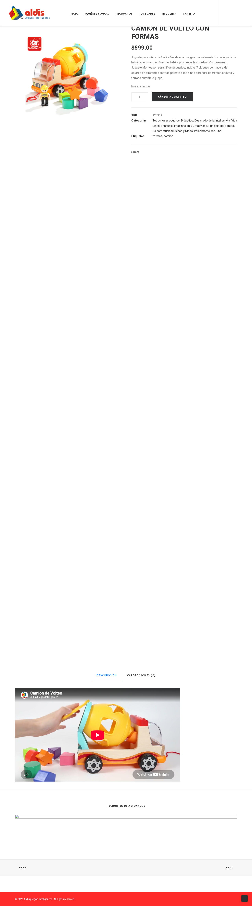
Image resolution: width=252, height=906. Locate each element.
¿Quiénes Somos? (97, 13)
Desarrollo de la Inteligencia (212, 120)
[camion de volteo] (68, 183)
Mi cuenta (169, 13)
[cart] (240, 13)
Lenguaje (167, 126)
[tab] (106, 677)
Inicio (73, 13)
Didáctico (187, 120)
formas (157, 136)
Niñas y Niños (184, 131)
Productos (124, 13)
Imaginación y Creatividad (190, 126)
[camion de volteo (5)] (68, 606)
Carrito (189, 13)
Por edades (147, 13)
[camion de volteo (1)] (68, 77)
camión (168, 136)
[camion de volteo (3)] (68, 394)
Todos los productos (166, 120)
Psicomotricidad (163, 131)
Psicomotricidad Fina (207, 131)
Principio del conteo (221, 126)
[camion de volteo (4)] (68, 500)
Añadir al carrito (172, 96)
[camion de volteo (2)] (68, 288)
